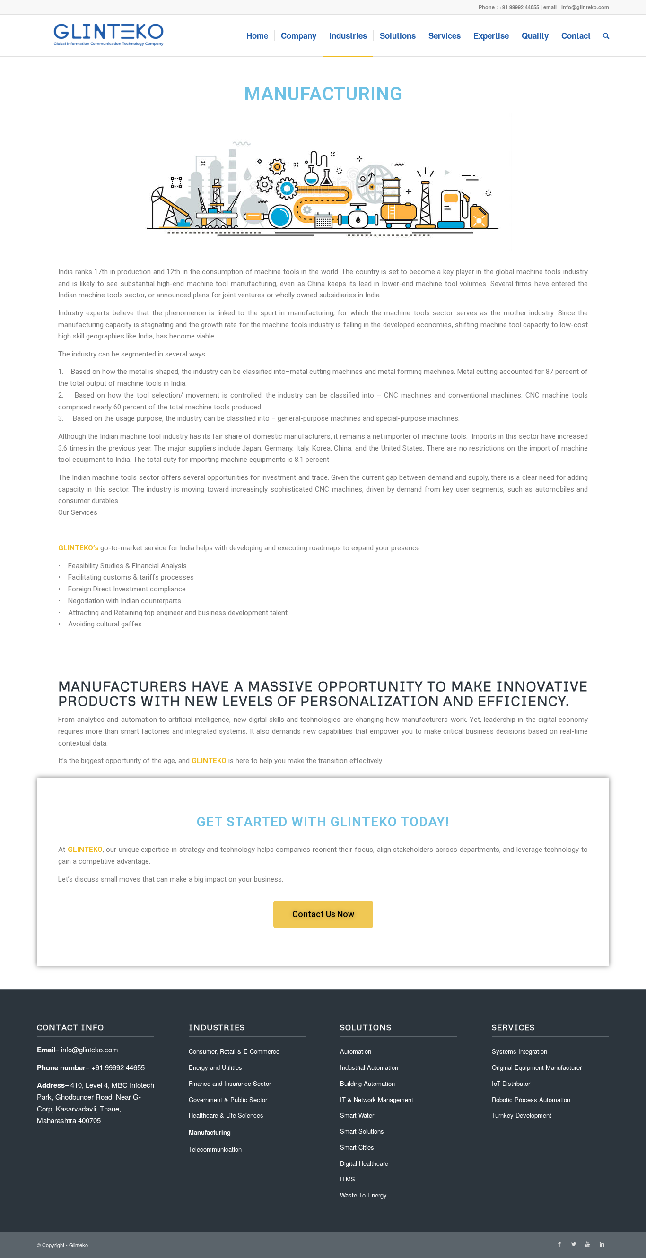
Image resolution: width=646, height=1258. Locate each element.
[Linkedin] (602, 1244)
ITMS (347, 1178)
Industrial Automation (369, 1067)
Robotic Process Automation (531, 1099)
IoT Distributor (511, 1083)
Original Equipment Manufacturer (537, 1067)
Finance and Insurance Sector (230, 1083)
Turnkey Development (521, 1115)
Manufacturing (210, 1132)
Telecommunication (215, 1149)
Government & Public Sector (228, 1099)
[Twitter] (574, 1244)
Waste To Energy (363, 1194)
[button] (323, 914)
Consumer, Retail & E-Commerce (234, 1051)
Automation (355, 1051)
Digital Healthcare (364, 1163)
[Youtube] (588, 1244)
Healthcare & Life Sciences (226, 1115)
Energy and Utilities (215, 1067)
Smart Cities (357, 1147)
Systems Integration (519, 1051)
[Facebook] (559, 1244)
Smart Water (357, 1115)
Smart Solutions (362, 1131)
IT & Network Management (376, 1099)
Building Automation (367, 1083)
